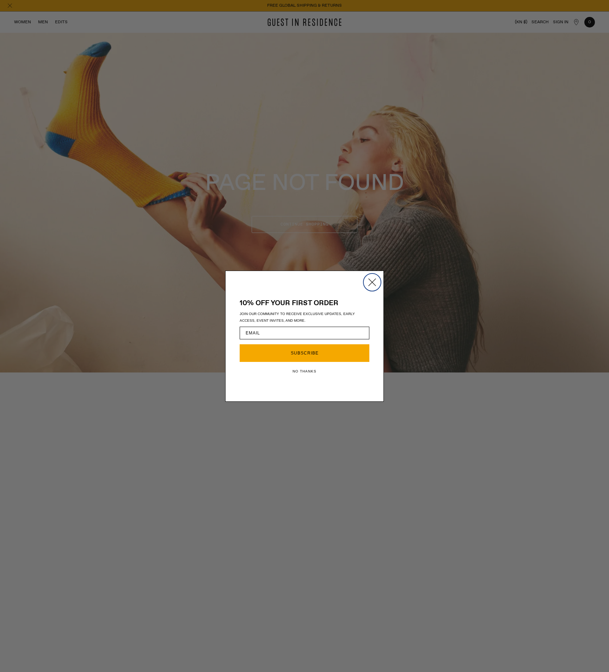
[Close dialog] (372, 282)
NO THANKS (304, 371)
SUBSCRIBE (305, 353)
